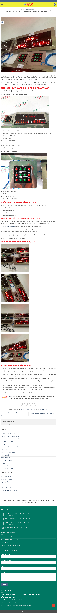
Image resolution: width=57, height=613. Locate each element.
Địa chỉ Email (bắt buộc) (6, 560)
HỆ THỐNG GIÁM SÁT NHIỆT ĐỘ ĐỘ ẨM (11, 485)
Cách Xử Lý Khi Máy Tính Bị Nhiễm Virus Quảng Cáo (17, 522)
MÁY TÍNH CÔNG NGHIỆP (8, 452)
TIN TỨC (3, 463)
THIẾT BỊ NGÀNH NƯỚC (7, 460)
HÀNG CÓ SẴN (5, 482)
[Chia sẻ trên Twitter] (27, 404)
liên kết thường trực (43, 409)
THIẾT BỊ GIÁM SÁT (6, 457)
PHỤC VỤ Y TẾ (24, 9)
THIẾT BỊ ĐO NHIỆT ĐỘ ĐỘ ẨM (9, 490)
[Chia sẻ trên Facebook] (25, 404)
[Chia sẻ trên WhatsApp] (22, 404)
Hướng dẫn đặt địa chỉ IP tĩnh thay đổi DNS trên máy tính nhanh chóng (20, 513)
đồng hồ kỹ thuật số (17, 370)
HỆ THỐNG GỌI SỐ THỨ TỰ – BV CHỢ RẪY (42, 413)
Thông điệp (3, 572)
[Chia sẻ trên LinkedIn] (35, 404)
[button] (2, 4)
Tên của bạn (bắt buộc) (6, 554)
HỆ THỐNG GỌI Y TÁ (6, 444)
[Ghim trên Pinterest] (32, 404)
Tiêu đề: (3, 566)
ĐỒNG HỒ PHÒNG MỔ (31, 9)
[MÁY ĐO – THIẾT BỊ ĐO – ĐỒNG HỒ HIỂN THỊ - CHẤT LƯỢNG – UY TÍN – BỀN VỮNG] (28, 4)
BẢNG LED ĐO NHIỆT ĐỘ (7, 476)
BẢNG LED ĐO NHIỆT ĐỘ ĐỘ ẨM (9, 479)
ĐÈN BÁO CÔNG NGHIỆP (7, 466)
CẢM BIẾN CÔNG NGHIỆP (8, 433)
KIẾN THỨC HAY (5, 449)
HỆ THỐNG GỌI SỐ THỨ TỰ (8, 441)
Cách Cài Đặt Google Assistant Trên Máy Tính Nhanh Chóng (18, 518)
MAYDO (11, 396)
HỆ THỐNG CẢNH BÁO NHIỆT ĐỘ (10, 436)
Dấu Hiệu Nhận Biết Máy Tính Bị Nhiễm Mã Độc (16, 527)
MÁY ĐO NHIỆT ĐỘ (6, 487)
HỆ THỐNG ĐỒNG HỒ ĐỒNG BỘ (9, 447)
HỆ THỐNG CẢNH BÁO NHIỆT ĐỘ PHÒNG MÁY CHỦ (15, 439)
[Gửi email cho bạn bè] (30, 404)
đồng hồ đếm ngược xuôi (17, 76)
